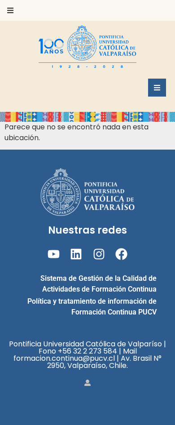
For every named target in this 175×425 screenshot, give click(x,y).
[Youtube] (53, 254)
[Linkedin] (76, 254)
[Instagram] (99, 254)
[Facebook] (121, 254)
